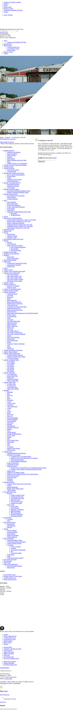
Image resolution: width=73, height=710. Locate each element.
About (5, 5)
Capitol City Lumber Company (12, 2)
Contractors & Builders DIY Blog (13, 10)
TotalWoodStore (4, 667)
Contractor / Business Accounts (12, 649)
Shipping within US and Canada (13, 576)
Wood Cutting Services (10, 579)
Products (6, 4)
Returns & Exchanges (10, 661)
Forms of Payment (9, 652)
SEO (10, 683)
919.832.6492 (4, 33)
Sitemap (6, 644)
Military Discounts (9, 653)
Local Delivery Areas (13, 48)
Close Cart (3, 702)
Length (40, 157)
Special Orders (11, 50)
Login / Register (8, 15)
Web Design (3, 683)
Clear (55, 157)
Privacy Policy (8, 642)
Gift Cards (6, 655)
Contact (6, 12)
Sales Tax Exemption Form (11, 658)
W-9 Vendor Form (9, 657)
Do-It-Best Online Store (10, 664)
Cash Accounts (8, 650)
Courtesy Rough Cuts (13, 47)
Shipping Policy (8, 641)
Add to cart (41, 161)
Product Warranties (9, 663)
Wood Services (8, 45)
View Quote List (4, 694)
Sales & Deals (7, 7)
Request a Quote (8, 8)
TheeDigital (17, 683)
